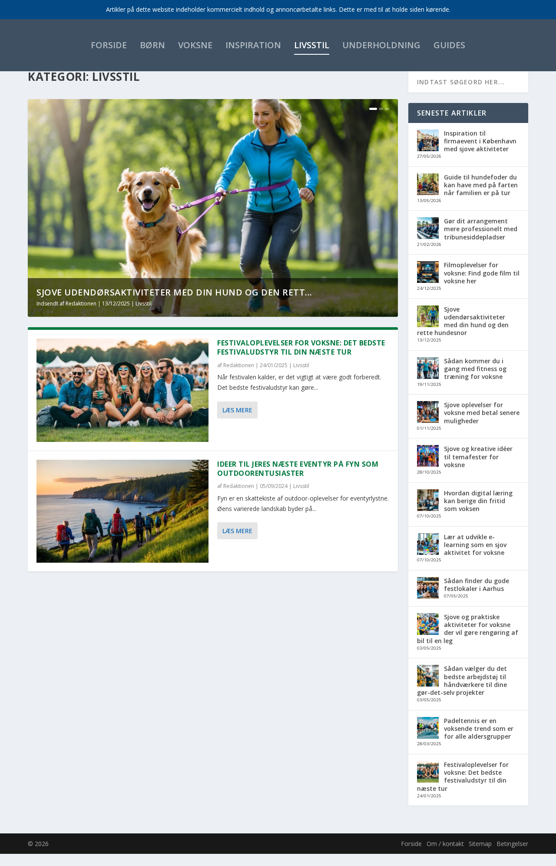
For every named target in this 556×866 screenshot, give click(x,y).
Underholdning (381, 45)
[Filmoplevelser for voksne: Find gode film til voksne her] (428, 273)
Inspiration (253, 45)
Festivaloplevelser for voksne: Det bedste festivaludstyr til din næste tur (301, 347)
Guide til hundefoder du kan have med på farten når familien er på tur (481, 185)
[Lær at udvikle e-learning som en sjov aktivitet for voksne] (428, 545)
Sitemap (480, 843)
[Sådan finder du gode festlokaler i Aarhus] (428, 589)
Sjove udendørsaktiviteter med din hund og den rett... (174, 292)
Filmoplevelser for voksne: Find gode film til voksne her (482, 273)
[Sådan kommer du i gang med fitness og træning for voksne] (428, 369)
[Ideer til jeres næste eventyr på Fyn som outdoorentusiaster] (122, 511)
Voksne (195, 45)
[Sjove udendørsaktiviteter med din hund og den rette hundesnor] (428, 317)
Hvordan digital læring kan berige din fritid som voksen (478, 501)
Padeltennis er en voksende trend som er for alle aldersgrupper (478, 728)
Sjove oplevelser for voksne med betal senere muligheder (482, 413)
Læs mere (237, 410)
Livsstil (311, 45)
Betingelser (512, 843)
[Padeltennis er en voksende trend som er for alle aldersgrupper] (428, 728)
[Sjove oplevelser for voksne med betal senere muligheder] (428, 413)
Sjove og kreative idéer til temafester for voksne (478, 456)
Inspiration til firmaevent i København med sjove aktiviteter (480, 141)
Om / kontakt (445, 843)
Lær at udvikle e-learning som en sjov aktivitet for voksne (475, 545)
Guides (449, 45)
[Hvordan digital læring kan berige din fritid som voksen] (428, 501)
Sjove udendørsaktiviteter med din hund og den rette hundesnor (463, 321)
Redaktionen (81, 303)
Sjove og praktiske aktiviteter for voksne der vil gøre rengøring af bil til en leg (467, 629)
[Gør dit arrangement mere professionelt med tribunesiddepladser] (428, 229)
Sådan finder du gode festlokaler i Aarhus (476, 585)
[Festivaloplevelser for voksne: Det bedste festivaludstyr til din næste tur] (122, 389)
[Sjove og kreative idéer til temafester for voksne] (428, 456)
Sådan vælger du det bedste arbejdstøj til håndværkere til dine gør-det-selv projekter (462, 680)
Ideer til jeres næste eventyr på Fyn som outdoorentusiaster (297, 468)
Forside (109, 45)
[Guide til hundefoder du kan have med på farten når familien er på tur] (428, 185)
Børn (152, 45)
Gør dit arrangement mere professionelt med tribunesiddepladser (480, 229)
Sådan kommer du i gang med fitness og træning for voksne (475, 369)
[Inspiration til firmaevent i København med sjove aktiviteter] (428, 141)
